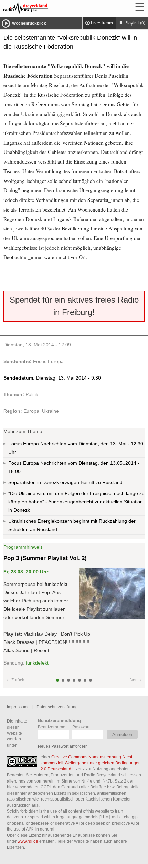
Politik (31, 394)
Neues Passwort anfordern (63, 746)
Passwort (80, 727)
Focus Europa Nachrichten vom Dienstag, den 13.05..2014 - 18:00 (73, 467)
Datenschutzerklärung (57, 707)
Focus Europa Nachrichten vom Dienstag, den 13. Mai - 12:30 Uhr (75, 448)
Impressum (17, 707)
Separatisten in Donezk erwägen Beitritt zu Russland (65, 482)
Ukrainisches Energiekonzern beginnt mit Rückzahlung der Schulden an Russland (72, 525)
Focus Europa (48, 361)
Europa (31, 411)
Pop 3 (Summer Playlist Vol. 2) (45, 558)
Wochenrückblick (29, 23)
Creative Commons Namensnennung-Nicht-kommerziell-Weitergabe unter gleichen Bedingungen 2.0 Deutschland (91, 763)
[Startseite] (45, 9)
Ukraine (50, 411)
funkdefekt (37, 663)
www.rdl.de (28, 841)
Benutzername (51, 727)
